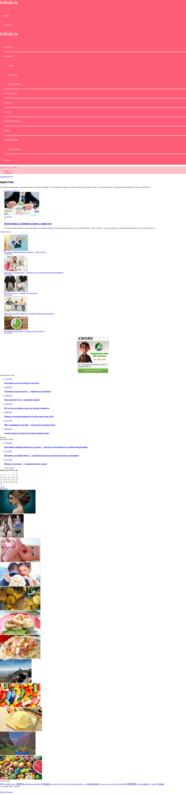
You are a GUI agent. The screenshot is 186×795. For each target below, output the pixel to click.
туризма (160, 784)
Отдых (7, 112)
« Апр (2, 487)
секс (149, 784)
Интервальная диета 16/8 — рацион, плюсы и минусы (24, 331)
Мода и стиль (10, 93)
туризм (153, 784)
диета (20, 783)
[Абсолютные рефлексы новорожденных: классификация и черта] (20, 561)
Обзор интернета (15, 149)
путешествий (112, 784)
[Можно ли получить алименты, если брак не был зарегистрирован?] (15, 312)
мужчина (72, 784)
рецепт (131, 783)
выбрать (13, 784)
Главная (3, 177)
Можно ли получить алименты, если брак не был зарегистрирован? (29, 314)
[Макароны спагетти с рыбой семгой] (20, 658)
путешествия (122, 784)
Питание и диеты (12, 121)
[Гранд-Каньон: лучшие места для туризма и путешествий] (18, 755)
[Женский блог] (11, 5)
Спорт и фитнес (14, 84)
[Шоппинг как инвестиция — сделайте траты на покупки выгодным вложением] (16, 271)
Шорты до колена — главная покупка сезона (20, 293)
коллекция (36, 784)
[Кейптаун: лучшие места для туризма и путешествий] (16, 682)
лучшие (45, 783)
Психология (13, 75)
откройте (80, 784)
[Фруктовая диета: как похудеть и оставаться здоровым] (21, 779)
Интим (11, 65)
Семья (7, 130)
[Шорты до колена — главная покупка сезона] (16, 291)
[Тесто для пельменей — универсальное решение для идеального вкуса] (21, 730)
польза (84, 784)
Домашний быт (11, 140)
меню (52, 784)
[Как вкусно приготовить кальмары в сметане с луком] (20, 634)
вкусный (7, 784)
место (61, 784)
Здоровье (8, 56)
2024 (2, 784)
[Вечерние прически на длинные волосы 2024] (18, 513)
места (56, 784)
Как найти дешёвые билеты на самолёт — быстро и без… (25, 252)
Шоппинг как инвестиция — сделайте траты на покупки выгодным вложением (33, 272)
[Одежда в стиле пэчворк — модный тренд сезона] (12, 537)
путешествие (104, 784)
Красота (8, 103)
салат (145, 783)
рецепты (139, 784)
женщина (28, 784)
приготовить (93, 783)
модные (66, 784)
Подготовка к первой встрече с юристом (27, 223)
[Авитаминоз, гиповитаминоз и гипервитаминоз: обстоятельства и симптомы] (20, 706)
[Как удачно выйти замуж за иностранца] (20, 585)
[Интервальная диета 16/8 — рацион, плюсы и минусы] (16, 329)
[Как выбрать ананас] (20, 610)
